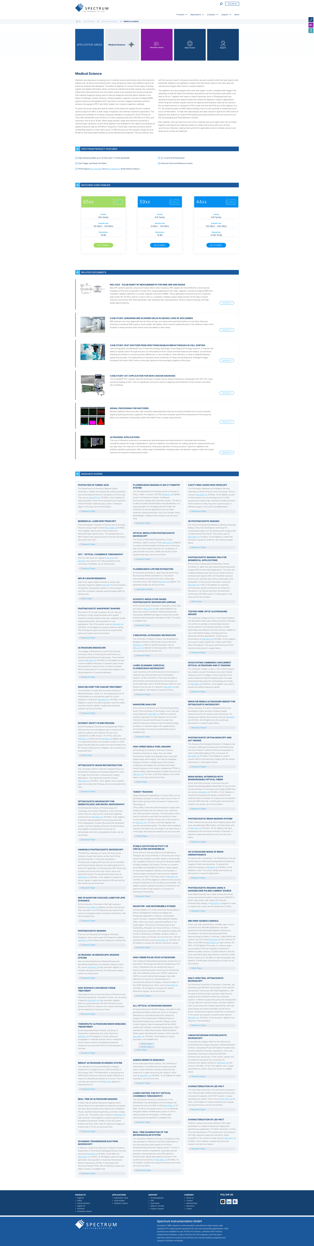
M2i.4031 (107, 585)
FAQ (152, 1201)
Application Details (145, 589)
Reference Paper (144, 1170)
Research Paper (88, 511)
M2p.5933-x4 (216, 903)
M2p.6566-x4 (169, 1105)
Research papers (121, 1203)
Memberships (191, 1203)
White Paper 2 (147, 1047)
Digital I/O (81, 1206)
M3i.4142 (107, 1081)
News (236, 14)
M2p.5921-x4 (230, 1138)
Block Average (95, 169)
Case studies (119, 1201)
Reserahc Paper (143, 1122)
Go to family (103, 245)
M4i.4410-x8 (94, 497)
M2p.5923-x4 (84, 1157)
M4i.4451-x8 (106, 739)
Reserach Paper (143, 896)
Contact (189, 1201)
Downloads (155, 1203)
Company (211, 14)
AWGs (79, 1201)
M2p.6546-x (214, 939)
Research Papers (144, 996)
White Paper (87, 598)
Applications (195, 14)
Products (180, 14)
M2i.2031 (110, 558)
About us (190, 1198)
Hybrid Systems (83, 1203)
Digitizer (80, 1198)
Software (81, 1209)
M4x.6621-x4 (154, 714)
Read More (226, 303)
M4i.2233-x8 (149, 609)
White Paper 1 (147, 1044)
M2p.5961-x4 (193, 537)
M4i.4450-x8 (83, 877)
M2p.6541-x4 (92, 1154)
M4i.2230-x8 (168, 542)
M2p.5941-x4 (201, 494)
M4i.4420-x (138, 1036)
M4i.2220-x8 (163, 581)
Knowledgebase (157, 1198)
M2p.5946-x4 (111, 528)
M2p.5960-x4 (92, 907)
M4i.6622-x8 (83, 739)
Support (224, 14)
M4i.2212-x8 (167, 494)
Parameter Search (84, 1211)
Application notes (121, 1198)
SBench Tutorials (157, 1206)
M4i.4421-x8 (83, 1036)
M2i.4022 (82, 561)
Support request (157, 1209)
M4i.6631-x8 (138, 645)
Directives (190, 1206)
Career (189, 1209)
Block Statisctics (113, 169)
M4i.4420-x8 (117, 624)
